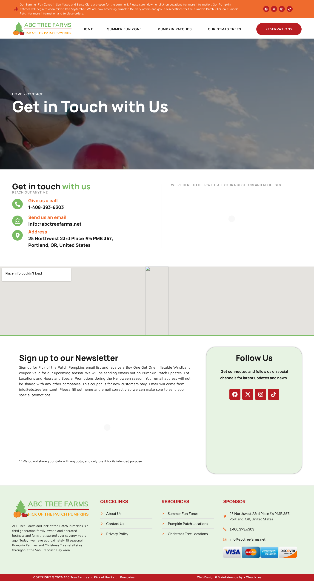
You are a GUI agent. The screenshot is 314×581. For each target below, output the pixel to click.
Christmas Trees (224, 29)
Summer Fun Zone (124, 29)
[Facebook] (266, 9)
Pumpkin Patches (175, 29)
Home (88, 29)
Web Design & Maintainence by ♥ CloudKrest (230, 577)
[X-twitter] (274, 9)
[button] (126, 29)
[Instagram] (282, 9)
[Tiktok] (290, 9)
